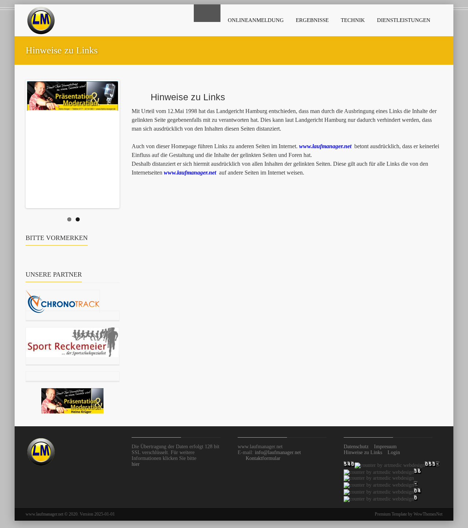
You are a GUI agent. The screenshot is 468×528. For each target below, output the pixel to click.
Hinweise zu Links (363, 452)
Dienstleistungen (403, 20)
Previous (19, 142)
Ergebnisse (312, 20)
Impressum (385, 446)
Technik (353, 20)
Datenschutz (356, 446)
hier (136, 464)
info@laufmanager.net (278, 452)
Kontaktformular (263, 458)
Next (125, 142)
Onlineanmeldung (256, 20)
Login (394, 452)
